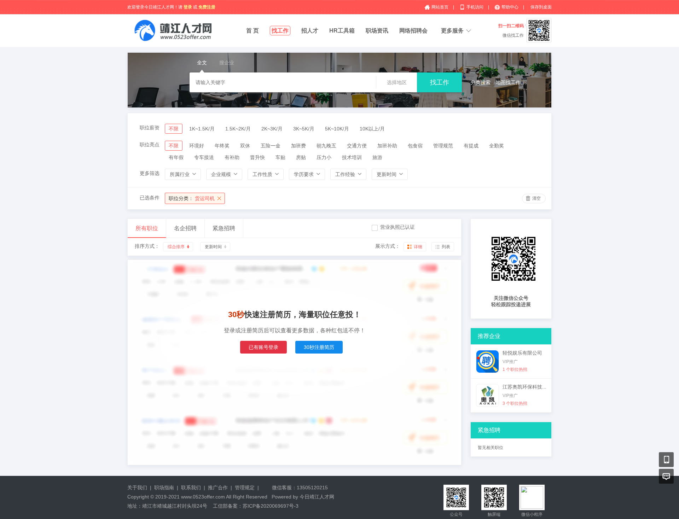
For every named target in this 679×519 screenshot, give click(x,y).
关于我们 (137, 487)
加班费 (298, 145)
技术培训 (352, 157)
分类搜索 (481, 82)
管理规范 (443, 145)
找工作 (280, 31)
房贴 (301, 157)
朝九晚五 (326, 145)
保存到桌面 (541, 7)
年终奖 (222, 145)
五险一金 (270, 145)
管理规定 (245, 487)
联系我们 (191, 487)
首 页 (252, 31)
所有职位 (146, 228)
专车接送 (204, 157)
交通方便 (357, 145)
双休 (245, 145)
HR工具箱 (342, 31)
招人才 (309, 31)
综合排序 (176, 246)
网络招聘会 (413, 31)
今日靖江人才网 (317, 497)
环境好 (196, 145)
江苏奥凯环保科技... (524, 387)
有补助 (232, 157)
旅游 (377, 157)
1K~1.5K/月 (202, 129)
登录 (188, 7)
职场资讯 (377, 31)
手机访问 (475, 7)
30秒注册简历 (319, 347)
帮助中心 (510, 7)
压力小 (324, 157)
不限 (174, 129)
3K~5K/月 (303, 129)
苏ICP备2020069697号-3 (270, 506)
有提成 (471, 145)
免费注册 (206, 7)
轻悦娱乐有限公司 (522, 353)
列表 (446, 246)
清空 (536, 198)
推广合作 (218, 487)
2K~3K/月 (272, 129)
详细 (418, 246)
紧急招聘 (224, 228)
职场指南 (164, 487)
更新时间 (213, 246)
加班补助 (387, 145)
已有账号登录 (263, 347)
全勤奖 (496, 145)
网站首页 (440, 7)
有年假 (176, 157)
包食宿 (415, 145)
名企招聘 (185, 228)
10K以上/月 (372, 129)
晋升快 (257, 157)
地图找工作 (508, 82)
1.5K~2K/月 (238, 129)
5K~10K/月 (337, 129)
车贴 (280, 157)
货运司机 (192, 198)
